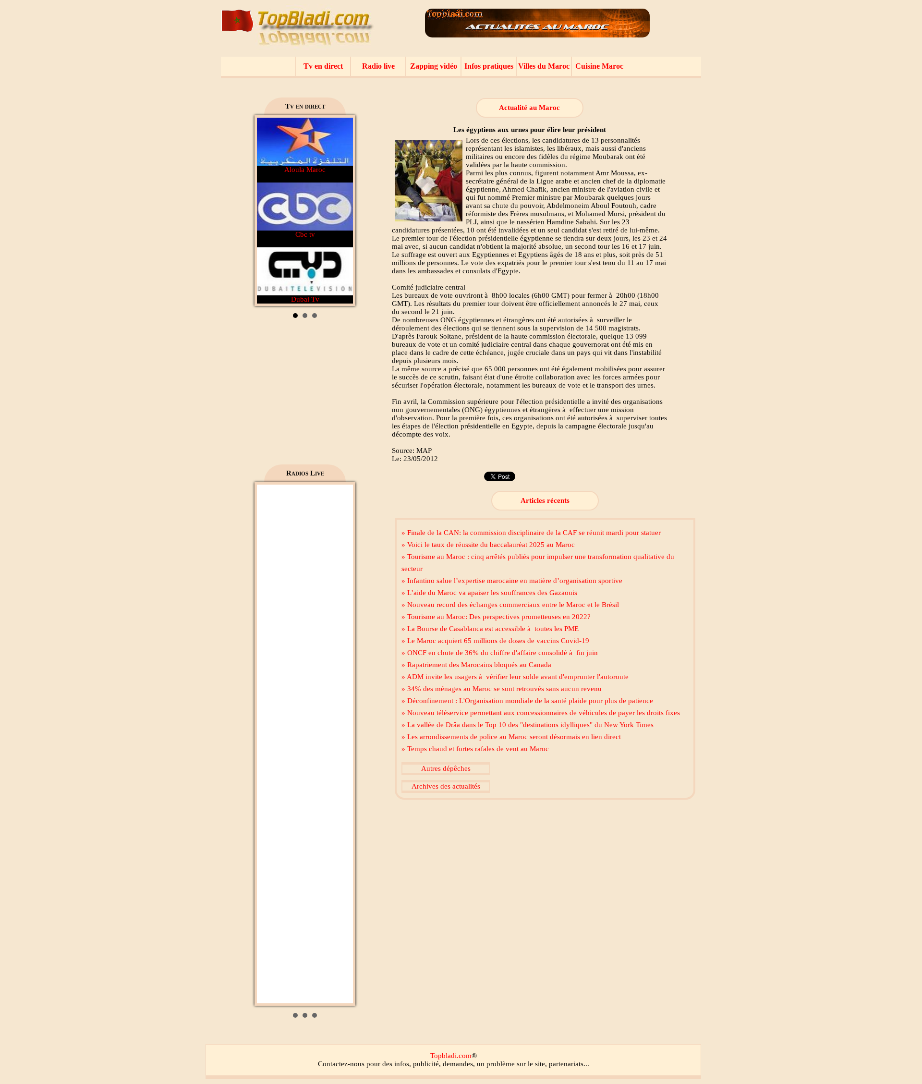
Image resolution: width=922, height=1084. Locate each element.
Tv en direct (323, 66)
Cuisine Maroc (599, 66)
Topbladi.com (451, 1056)
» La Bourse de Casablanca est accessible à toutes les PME (490, 629)
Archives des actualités (446, 786)
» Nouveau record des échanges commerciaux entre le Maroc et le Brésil (510, 605)
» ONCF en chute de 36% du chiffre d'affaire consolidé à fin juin (499, 653)
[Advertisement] (304, 395)
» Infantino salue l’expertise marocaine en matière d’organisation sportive (511, 581)
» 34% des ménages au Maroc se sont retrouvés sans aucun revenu (501, 689)
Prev (269, 211)
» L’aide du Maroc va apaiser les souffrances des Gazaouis (489, 593)
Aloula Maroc (305, 169)
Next (340, 211)
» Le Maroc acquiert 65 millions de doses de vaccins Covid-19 (495, 641)
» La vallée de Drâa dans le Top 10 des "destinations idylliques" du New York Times (527, 725)
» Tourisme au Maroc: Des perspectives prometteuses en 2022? (496, 617)
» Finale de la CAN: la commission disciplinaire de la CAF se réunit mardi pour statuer (531, 532)
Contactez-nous (341, 1064)
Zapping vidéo (433, 66)
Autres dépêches (446, 768)
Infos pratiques (488, 66)
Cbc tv (305, 234)
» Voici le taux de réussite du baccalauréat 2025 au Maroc (488, 544)
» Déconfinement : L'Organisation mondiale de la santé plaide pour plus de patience (527, 701)
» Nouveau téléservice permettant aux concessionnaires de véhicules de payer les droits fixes (540, 713)
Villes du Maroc (544, 66)
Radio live (378, 66)
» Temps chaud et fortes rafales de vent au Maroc (475, 749)
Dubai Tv (305, 299)
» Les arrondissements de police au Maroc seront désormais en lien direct (511, 737)
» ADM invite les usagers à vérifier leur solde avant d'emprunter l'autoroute (515, 677)
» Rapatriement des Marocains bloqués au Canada (476, 665)
